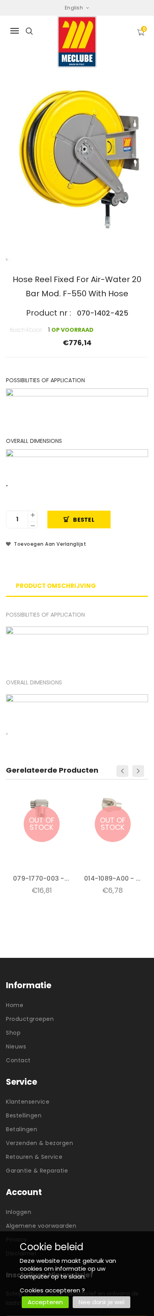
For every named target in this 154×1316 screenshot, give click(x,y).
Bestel (83, 520)
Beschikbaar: (26, 330)
